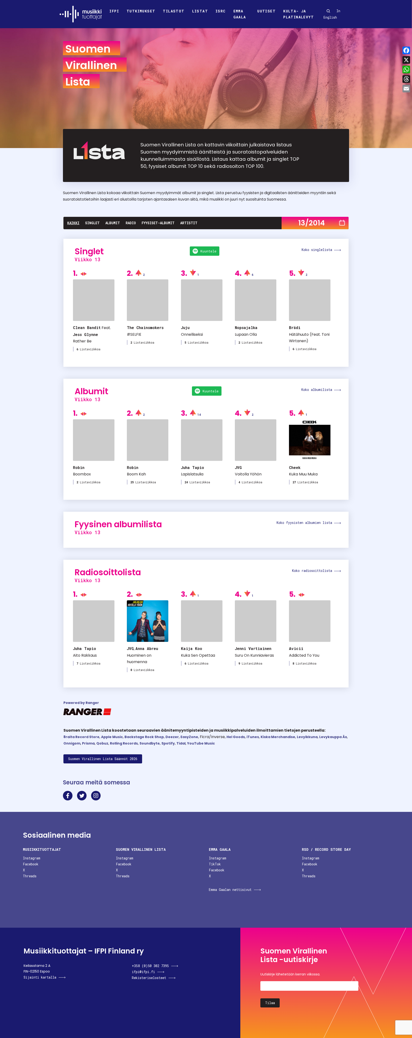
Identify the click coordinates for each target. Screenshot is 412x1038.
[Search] (328, 11)
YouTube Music (201, 743)
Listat (200, 11)
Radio (131, 223)
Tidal (180, 743)
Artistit (188, 223)
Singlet (92, 223)
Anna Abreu (146, 648)
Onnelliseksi (192, 334)
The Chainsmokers (145, 327)
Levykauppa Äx (333, 737)
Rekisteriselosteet (149, 977)
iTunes (253, 737)
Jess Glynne (85, 334)
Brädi (294, 327)
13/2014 (311, 223)
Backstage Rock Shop (144, 737)
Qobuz (102, 743)
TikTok (215, 864)
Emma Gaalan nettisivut (230, 889)
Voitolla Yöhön (248, 474)
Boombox (82, 474)
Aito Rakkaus (85, 655)
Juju (185, 327)
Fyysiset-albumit (158, 223)
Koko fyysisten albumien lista (305, 522)
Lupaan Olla (246, 334)
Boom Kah (136, 474)
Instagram (31, 858)
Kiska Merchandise (278, 737)
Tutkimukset (141, 11)
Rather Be (82, 341)
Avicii (296, 648)
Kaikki (73, 223)
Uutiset (266, 11)
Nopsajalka (246, 327)
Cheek (294, 467)
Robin (78, 467)
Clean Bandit (87, 327)
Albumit (112, 223)
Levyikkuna (307, 737)
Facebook (30, 864)
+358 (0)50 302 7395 (150, 965)
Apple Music (112, 737)
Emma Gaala (239, 14)
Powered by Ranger (81, 702)
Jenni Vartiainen (253, 648)
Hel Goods (236, 737)
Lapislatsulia (192, 474)
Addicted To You (304, 655)
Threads (29, 876)
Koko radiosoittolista (313, 570)
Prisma (88, 743)
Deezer (172, 737)
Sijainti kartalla (40, 977)
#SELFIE (134, 334)
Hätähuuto (299, 334)
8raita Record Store (81, 737)
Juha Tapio (192, 467)
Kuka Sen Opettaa (198, 655)
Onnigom (71, 743)
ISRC (221, 11)
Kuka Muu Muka (303, 474)
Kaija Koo (191, 648)
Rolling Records (124, 743)
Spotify (168, 743)
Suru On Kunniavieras (254, 655)
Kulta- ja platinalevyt (298, 14)
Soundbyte (149, 743)
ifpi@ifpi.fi (143, 971)
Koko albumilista (317, 389)
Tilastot (173, 11)
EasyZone (189, 737)
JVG (238, 467)
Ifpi (114, 11)
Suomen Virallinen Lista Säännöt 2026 (102, 758)
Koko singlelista (318, 249)
